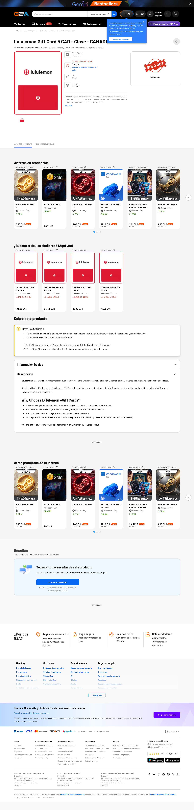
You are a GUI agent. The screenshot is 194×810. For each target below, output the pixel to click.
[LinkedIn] (178, 774)
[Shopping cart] (175, 14)
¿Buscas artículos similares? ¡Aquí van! (43, 246)
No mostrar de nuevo (120, 39)
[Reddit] (164, 774)
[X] (173, 774)
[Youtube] (154, 774)
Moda (41, 31)
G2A (17, 31)
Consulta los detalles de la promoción (30, 713)
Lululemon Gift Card (67, 31)
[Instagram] (168, 774)
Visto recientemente (23, 144)
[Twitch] (159, 774)
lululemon (52, 31)
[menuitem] (19, 23)
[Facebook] (149, 774)
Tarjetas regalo (29, 31)
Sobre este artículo (45, 144)
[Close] (190, 3)
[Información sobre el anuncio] (57, 167)
